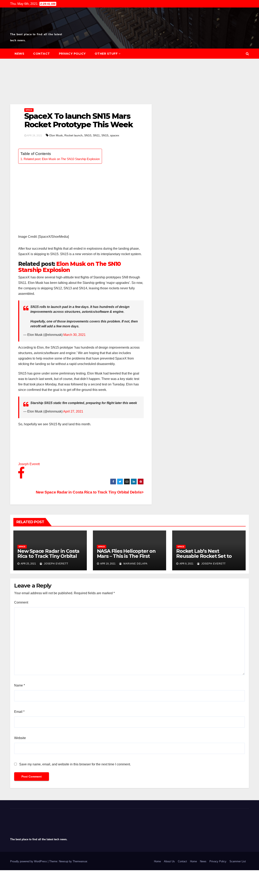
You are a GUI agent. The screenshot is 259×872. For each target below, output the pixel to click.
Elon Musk (56, 135)
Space (28, 110)
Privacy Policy (72, 53)
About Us (169, 861)
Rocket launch (73, 135)
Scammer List (237, 861)
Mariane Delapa (135, 563)
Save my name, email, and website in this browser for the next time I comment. (75, 764)
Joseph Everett (55, 563)
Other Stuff (106, 53)
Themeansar (80, 861)
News (19, 53)
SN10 (87, 135)
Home (157, 861)
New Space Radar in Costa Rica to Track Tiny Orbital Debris (89, 492)
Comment (21, 602)
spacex (114, 135)
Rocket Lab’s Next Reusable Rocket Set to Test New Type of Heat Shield (204, 558)
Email (19, 711)
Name (19, 685)
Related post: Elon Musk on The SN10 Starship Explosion (62, 159)
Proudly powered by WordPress (29, 861)
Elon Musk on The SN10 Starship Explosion (69, 266)
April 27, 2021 (73, 411)
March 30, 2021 (74, 334)
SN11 (96, 135)
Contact (41, 53)
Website (20, 738)
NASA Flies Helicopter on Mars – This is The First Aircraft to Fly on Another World (127, 558)
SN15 (104, 135)
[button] (247, 53)
